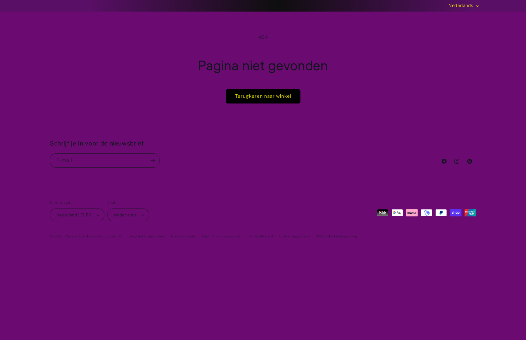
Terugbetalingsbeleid (146, 236)
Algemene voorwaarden (222, 236)
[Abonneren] (152, 160)
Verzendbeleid (260, 236)
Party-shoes (75, 236)
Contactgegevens (294, 236)
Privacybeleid (183, 236)
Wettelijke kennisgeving (336, 236)
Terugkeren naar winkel (263, 96)
